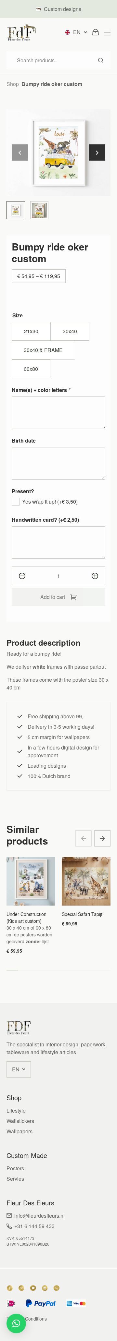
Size (17, 315)
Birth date (24, 440)
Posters (15, 1168)
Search (100, 60)
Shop (12, 84)
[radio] (31, 331)
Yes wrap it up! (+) (50, 501)
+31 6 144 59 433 (34, 1226)
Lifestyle (16, 1110)
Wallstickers (20, 1121)
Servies (15, 1178)
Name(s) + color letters (41, 390)
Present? (23, 491)
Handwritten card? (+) (45, 519)
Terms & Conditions (26, 1318)
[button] (97, 152)
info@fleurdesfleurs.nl (39, 1215)
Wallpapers (19, 1131)
